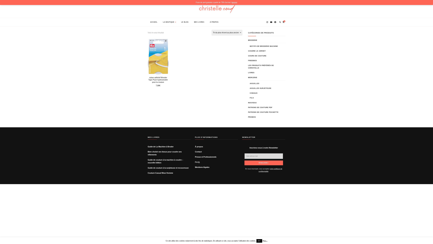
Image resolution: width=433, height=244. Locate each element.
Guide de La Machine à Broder (161, 147)
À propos (214, 22)
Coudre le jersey (257, 51)
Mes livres (199, 22)
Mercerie (252, 77)
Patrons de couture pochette (263, 112)
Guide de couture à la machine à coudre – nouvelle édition (165, 161)
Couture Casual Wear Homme (160, 173)
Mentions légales (202, 167)
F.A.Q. (197, 162)
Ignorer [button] (234, 2)
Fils (252, 98)
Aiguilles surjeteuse (260, 88)
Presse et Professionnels (205, 157)
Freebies (252, 60)
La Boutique (168, 22)
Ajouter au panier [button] (158, 57)
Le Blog (185, 22)
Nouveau (252, 103)
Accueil (153, 22)
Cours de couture (257, 56)
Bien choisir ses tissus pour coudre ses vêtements (165, 153)
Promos (252, 117)
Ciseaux (253, 93)
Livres (251, 73)
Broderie (252, 40)
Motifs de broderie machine (264, 46)
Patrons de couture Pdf (260, 107)
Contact (198, 152)
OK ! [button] (259, 241)
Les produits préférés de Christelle (261, 67)
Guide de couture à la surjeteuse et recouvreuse (168, 168)
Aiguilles (254, 83)
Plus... (265, 241)
